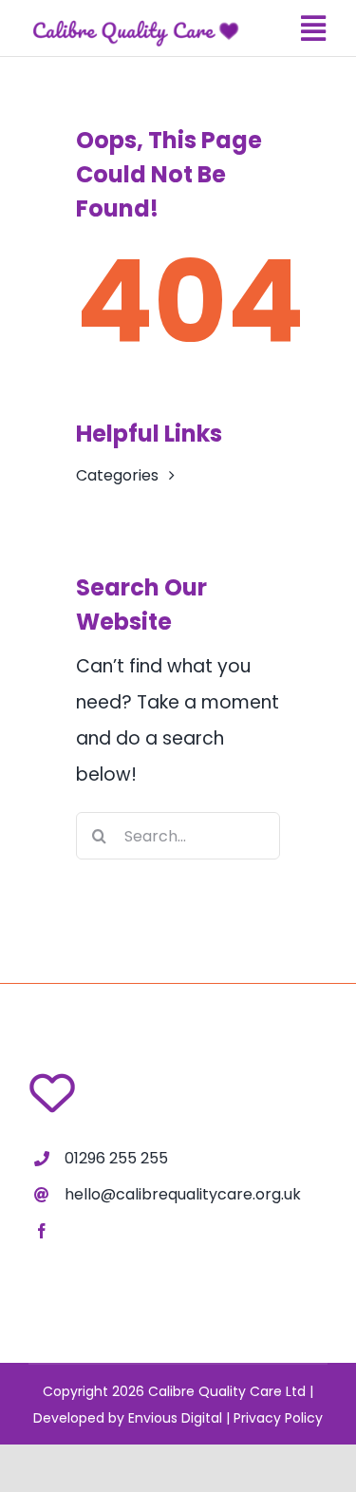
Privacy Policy (278, 1417)
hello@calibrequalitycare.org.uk (183, 1194)
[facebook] (41, 1230)
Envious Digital (175, 1417)
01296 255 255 (116, 1158)
